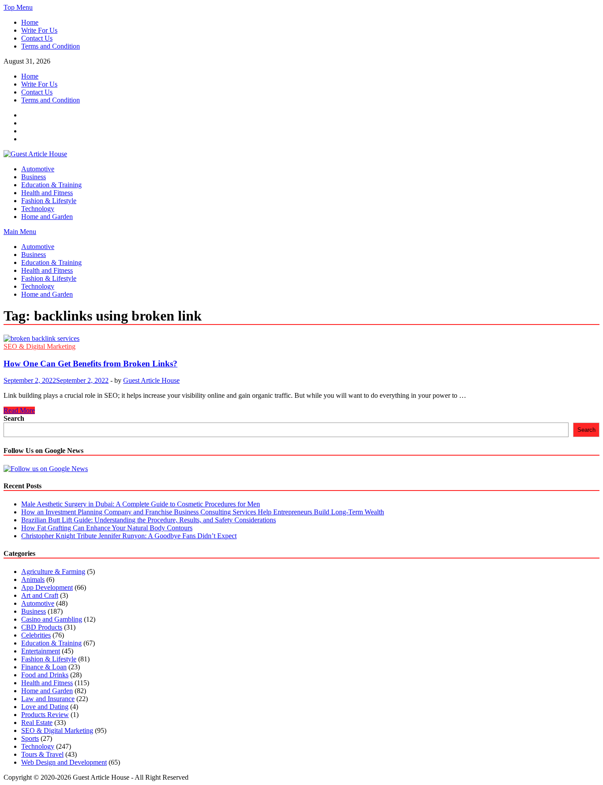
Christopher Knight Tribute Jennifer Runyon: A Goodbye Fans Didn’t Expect (129, 536)
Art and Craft (39, 595)
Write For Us (39, 30)
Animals (33, 579)
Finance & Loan (44, 667)
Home (29, 22)
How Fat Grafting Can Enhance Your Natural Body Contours (106, 528)
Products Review (45, 714)
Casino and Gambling (51, 619)
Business (33, 177)
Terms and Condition (50, 46)
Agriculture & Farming (53, 571)
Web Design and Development (64, 762)
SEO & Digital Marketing (39, 346)
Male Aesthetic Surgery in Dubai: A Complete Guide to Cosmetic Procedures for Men (140, 504)
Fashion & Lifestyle (48, 200)
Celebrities (36, 635)
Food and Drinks (44, 675)
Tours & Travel (42, 754)
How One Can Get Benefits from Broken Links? (90, 363)
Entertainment (40, 651)
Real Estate (37, 722)
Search (14, 418)
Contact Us (37, 38)
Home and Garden (47, 216)
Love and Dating (44, 706)
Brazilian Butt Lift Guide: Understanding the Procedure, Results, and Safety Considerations (148, 520)
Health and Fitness (47, 192)
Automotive (37, 169)
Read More (19, 410)
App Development (47, 587)
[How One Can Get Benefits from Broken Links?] (301, 339)
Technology (37, 208)
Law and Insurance (48, 698)
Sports (30, 738)
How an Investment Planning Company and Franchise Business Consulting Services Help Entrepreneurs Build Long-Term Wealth (202, 512)
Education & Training (51, 185)
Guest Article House (151, 380)
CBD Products (41, 627)
